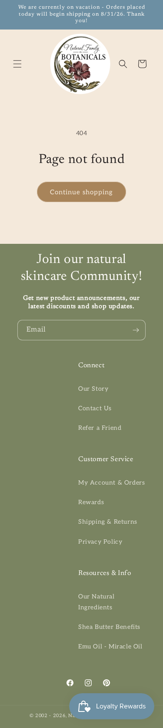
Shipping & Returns (107, 521)
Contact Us (95, 408)
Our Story (93, 388)
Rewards (91, 502)
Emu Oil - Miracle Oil (110, 646)
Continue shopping (81, 192)
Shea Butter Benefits (109, 627)
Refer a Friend (99, 428)
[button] (17, 63)
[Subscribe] (135, 330)
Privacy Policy (100, 541)
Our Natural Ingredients (96, 602)
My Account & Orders (111, 482)
